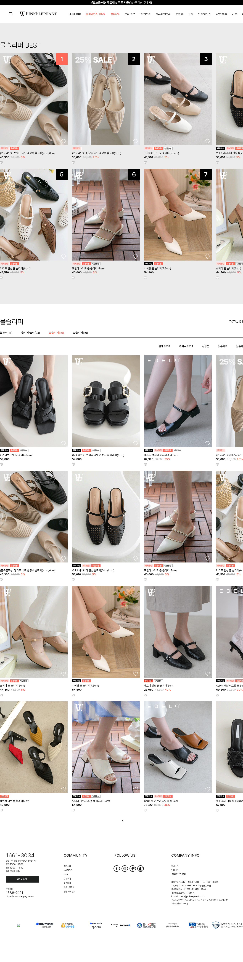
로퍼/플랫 (130, 14)
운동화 (179, 14)
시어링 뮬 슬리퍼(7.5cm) (157, 268)
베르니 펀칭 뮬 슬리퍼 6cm (158, 685)
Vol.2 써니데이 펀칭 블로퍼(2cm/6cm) (93, 570)
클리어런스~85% (95, 14)
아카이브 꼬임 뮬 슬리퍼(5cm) (16, 455)
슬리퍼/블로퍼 (163, 14)
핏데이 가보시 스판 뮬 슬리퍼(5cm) (91, 801)
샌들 (190, 14)
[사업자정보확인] (204, 886)
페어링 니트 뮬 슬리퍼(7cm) (15, 801)
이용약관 (174, 870)
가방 (234, 14)
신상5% (115, 14)
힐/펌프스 (145, 14)
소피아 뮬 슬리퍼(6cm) (228, 268)
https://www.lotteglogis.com (20, 896)
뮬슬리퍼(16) (56, 332)
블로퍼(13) (6, 332)
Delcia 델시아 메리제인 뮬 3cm (161, 455)
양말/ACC (221, 14)
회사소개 (174, 866)
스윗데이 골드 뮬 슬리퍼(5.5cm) (161, 153)
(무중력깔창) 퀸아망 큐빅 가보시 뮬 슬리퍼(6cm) (98, 455)
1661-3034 (20, 855)
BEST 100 (75, 14)
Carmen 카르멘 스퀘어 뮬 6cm (161, 801)
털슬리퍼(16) (80, 332)
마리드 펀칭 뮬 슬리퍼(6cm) (15, 268)
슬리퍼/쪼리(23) (30, 332)
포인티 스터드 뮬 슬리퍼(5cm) (88, 268)
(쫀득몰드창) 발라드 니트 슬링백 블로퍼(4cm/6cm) (28, 153)
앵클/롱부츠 (204, 14)
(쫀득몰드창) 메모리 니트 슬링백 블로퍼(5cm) (96, 153)
